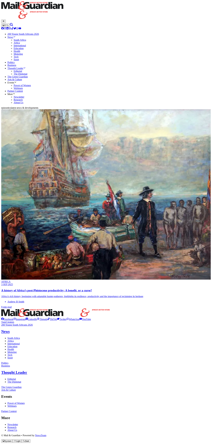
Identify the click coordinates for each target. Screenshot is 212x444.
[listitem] (7, 319)
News (5, 331)
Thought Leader (14, 372)
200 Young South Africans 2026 (17, 325)
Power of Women (16, 403)
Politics (4, 363)
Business (5, 365)
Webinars (12, 406)
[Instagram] (5, 28)
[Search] (11, 25)
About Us (12, 430)
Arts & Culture (8, 390)
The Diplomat (14, 381)
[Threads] (10, 28)
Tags (3, 322)
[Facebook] (2, 28)
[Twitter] (15, 28)
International (13, 343)
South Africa (13, 338)
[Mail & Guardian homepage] (106, 10)
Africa (10, 341)
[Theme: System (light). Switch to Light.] (5, 25)
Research (11, 427)
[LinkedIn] (7, 28)
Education (12, 346)
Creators (10, 322)
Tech (9, 355)
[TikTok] (12, 28)
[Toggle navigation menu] (3, 21)
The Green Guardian (11, 387)
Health (10, 349)
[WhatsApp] (17, 28)
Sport (10, 357)
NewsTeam (40, 435)
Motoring (12, 352)
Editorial (11, 379)
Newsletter (12, 424)
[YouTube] (20, 28)
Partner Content (9, 411)
